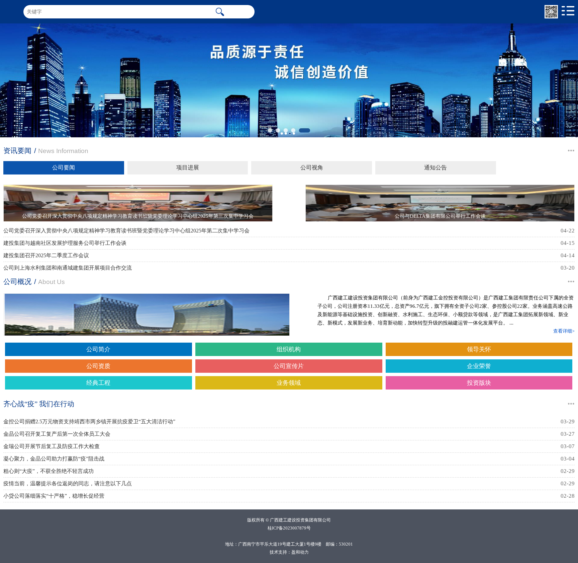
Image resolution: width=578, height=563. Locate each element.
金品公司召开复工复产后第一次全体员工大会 (56, 434)
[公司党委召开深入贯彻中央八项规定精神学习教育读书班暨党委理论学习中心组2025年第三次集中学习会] (138, 203)
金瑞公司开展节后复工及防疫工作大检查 (51, 446)
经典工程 (98, 382)
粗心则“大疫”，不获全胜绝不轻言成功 (48, 471)
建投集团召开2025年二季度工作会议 (46, 255)
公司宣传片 (289, 366)
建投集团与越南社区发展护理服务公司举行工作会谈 (64, 243)
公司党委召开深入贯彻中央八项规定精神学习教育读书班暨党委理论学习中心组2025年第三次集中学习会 (138, 216)
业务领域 (289, 382)
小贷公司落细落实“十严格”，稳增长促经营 (53, 496)
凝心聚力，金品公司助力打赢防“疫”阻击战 (53, 459)
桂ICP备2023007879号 (289, 528)
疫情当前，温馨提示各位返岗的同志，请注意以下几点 (67, 483)
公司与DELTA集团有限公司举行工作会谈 (440, 216)
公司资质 (98, 366)
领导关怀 (479, 349)
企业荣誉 (479, 366)
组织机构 (289, 349)
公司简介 (98, 349)
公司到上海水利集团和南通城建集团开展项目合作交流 (67, 268)
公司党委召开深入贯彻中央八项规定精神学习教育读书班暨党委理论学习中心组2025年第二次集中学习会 (126, 230)
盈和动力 (300, 552)
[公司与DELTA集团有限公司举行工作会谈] (440, 203)
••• (571, 150)
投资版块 (479, 382)
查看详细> (564, 331)
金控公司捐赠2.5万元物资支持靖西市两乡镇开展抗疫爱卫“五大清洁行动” (89, 421)
